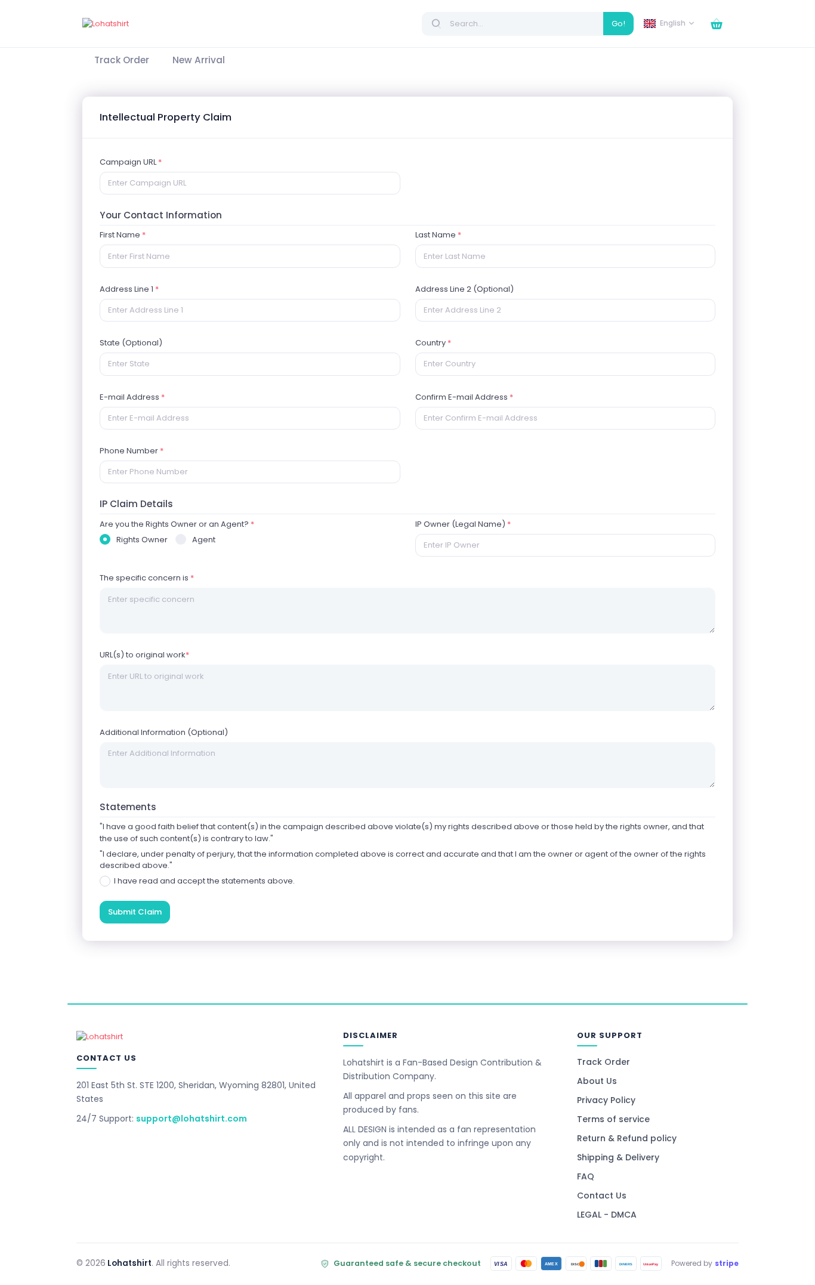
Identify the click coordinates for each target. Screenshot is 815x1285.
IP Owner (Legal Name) (463, 524)
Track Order (603, 1062)
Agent (203, 539)
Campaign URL (131, 162)
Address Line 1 (129, 289)
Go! (618, 23)
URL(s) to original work (144, 654)
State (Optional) (131, 342)
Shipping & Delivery (618, 1157)
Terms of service (613, 1119)
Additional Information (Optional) (164, 732)
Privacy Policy (606, 1100)
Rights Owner (142, 539)
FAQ (585, 1176)
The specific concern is (147, 577)
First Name (123, 234)
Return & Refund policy (627, 1138)
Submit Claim (135, 912)
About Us (597, 1081)
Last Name (438, 234)
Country (433, 342)
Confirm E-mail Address (464, 397)
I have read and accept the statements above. (202, 880)
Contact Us (601, 1195)
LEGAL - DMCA (607, 1215)
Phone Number (131, 450)
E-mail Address (132, 397)
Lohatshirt (129, 1263)
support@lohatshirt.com (191, 1119)
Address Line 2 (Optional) (464, 289)
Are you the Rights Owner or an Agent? (177, 524)
